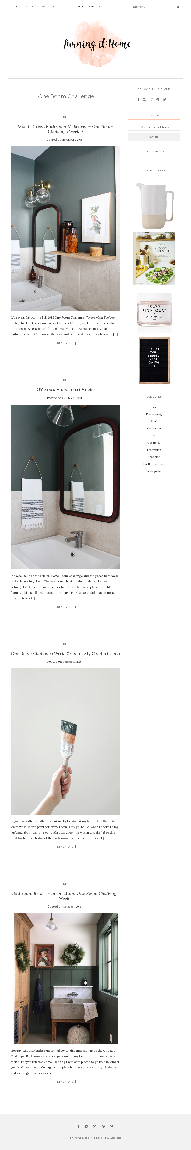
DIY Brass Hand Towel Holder (65, 389)
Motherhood (84, 6)
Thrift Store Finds (154, 464)
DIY (25, 6)
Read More (65, 343)
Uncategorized (154, 471)
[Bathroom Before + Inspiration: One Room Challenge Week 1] (65, 978)
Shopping (154, 457)
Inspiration (154, 428)
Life (67, 6)
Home (15, 6)
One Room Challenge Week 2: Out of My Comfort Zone (65, 653)
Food (56, 6)
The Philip (90, 1137)
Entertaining (154, 414)
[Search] (177, 7)
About (103, 6)
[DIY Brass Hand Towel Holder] (65, 487)
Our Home (39, 6)
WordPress (115, 1137)
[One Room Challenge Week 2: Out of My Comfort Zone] (65, 741)
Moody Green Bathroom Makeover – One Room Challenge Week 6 (65, 129)
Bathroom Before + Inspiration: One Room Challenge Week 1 (65, 895)
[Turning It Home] (95, 38)
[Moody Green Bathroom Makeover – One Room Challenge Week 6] (65, 228)
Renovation (154, 449)
